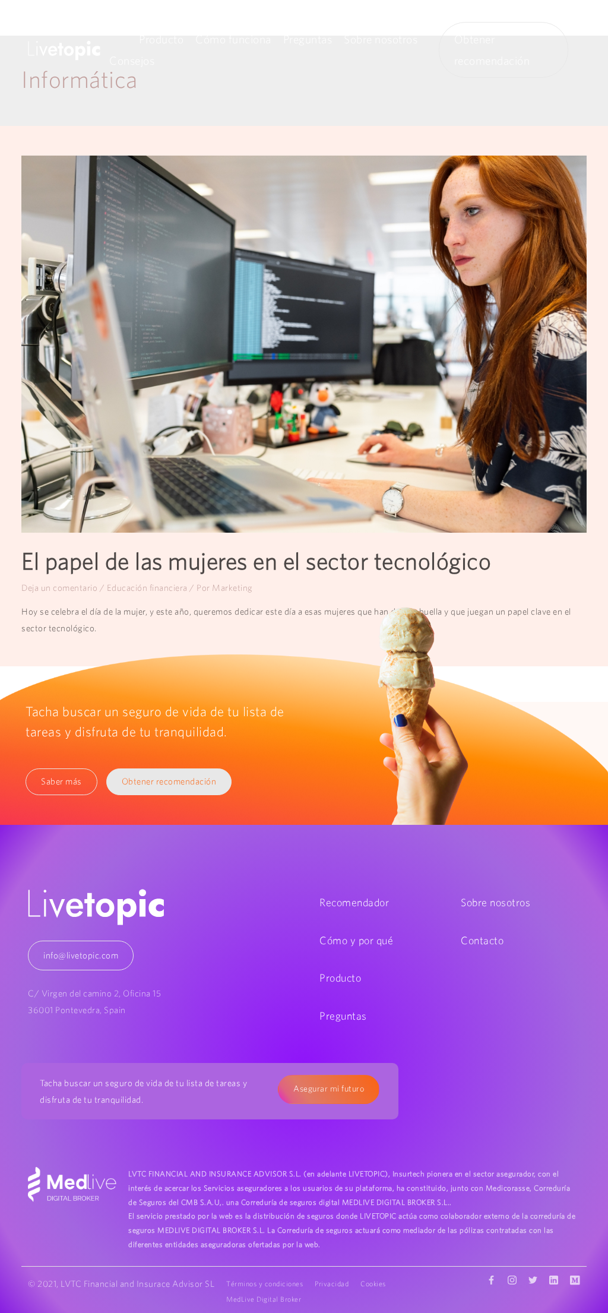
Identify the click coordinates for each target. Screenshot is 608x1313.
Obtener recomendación (169, 781)
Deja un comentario (59, 588)
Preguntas (307, 39)
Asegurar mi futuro (328, 1088)
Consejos (131, 60)
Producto (161, 39)
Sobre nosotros (380, 39)
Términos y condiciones (264, 1283)
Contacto (482, 940)
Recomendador (354, 902)
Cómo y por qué (356, 940)
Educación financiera (147, 588)
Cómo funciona (233, 39)
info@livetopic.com (80, 955)
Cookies (373, 1283)
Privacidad (332, 1283)
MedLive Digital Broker (263, 1299)
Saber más (61, 781)
